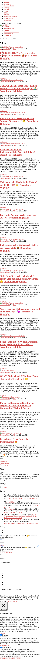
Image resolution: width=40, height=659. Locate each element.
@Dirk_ (8, 519)
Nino (14, 81)
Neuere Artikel (4, 463)
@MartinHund (16, 519)
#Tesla (34, 514)
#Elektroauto (17, 516)
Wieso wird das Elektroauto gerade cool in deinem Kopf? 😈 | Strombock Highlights (20, 312)
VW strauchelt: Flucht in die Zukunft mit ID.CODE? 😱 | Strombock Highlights (18, 185)
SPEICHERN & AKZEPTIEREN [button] (10, 658)
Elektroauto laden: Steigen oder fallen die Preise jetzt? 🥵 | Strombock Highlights (19, 248)
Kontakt (6, 15)
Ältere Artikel (4, 465)
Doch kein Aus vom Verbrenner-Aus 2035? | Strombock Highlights (18, 216)
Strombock (7, 4)
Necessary (5, 635)
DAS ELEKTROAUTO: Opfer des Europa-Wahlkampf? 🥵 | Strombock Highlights (18, 56)
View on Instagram (6, 553)
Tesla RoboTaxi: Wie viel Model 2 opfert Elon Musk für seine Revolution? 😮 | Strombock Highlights (19, 279)
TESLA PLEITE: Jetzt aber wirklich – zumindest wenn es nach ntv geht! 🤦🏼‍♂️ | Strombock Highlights (19, 88)
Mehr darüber (13, 601)
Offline (6, 13)
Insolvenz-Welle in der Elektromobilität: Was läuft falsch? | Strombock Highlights (18, 152)
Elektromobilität (9, 6)
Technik (6, 9)
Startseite (6, 2)
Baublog (6, 7)
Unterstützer (7, 20)
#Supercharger (8, 516)
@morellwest (10, 509)
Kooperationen (8, 18)
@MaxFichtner (11, 502)
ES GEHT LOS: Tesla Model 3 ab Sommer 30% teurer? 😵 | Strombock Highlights (19, 121)
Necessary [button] (3, 633)
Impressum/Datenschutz (11, 16)
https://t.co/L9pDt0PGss (15, 498)
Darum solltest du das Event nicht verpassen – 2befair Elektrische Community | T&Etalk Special (17, 405)
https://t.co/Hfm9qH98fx (29, 516)
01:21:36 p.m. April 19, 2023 (13, 518)
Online (6, 11)
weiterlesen (3, 78)
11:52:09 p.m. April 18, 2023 (29, 523)
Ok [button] (8, 601)
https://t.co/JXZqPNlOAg (12, 523)
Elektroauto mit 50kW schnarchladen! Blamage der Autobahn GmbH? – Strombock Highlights (19, 344)
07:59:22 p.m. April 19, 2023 (13, 512)
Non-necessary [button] (4, 645)
